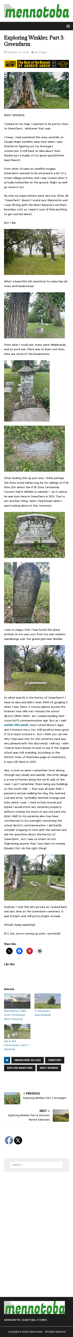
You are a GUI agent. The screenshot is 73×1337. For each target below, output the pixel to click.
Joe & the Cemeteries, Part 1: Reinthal (16, 1045)
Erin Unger (40, 52)
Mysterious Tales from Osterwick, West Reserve (15, 1014)
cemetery (54, 1060)
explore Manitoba (19, 1068)
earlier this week (16, 725)
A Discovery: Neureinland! (42, 1012)
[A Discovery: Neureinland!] (47, 1000)
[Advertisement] (38, 1082)
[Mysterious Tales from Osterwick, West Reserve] (17, 1000)
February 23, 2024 (18, 52)
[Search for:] (36, 1164)
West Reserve (49, 1068)
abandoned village (27, 1060)
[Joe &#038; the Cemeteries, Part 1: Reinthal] (17, 1031)
